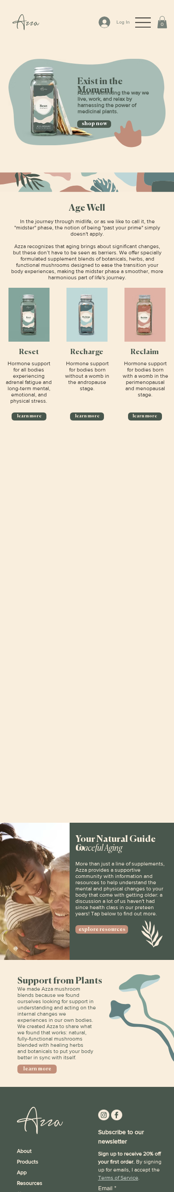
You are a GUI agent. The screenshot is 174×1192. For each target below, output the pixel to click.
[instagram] (103, 1114)
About (24, 1151)
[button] (162, 22)
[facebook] (116, 1114)
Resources (29, 1183)
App (22, 1172)
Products (27, 1162)
